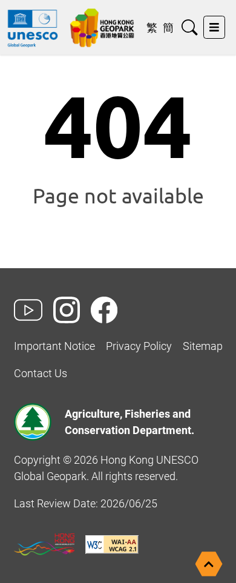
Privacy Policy (139, 346)
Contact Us (40, 373)
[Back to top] (209, 564)
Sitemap (203, 346)
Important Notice (54, 346)
